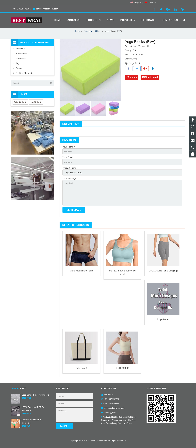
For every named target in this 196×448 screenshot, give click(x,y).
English (137, 2)
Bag (17, 63)
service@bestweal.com (47, 8)
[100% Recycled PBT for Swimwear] (15, 415)
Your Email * (68, 157)
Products (88, 31)
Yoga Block (135, 63)
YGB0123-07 (122, 368)
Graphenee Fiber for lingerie (35, 395)
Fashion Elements (24, 73)
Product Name (69, 168)
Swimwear (20, 48)
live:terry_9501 (110, 412)
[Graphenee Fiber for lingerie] (15, 403)
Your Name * (68, 147)
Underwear (20, 58)
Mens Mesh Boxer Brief (81, 270)
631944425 (108, 395)
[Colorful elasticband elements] (15, 428)
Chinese (151, 2)
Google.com (20, 102)
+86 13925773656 (22, 8)
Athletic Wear (21, 53)
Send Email (151, 77)
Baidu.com (36, 102)
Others (98, 31)
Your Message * (70, 178)
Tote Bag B (81, 368)
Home (77, 31)
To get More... (163, 319)
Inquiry (133, 77)
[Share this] (128, 68)
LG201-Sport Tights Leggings (163, 270)
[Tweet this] (137, 68)
